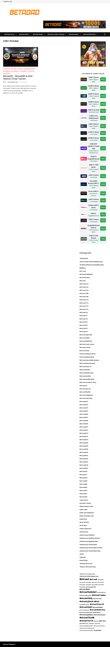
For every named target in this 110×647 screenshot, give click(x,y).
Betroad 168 (84, 293)
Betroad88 (83, 481)
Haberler (83, 557)
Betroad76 (83, 471)
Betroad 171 (84, 303)
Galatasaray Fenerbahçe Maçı (90, 551)
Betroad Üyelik (85, 392)
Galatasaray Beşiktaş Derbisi (90, 538)
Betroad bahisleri (88, 592)
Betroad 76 (84, 312)
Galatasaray (84, 532)
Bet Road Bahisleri (86, 274)
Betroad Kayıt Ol (97, 604)
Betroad (20, 69)
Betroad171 (84, 430)
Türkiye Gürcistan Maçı (88, 567)
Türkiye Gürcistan (86, 564)
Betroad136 (84, 414)
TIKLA (103, 79)
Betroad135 (84, 411)
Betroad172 (84, 433)
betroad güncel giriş (87, 357)
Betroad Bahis (85, 338)
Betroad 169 (84, 297)
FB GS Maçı (31, 71)
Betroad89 (83, 484)
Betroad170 (84, 427)
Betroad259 (84, 446)
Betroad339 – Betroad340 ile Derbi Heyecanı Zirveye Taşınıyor (17, 77)
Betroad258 (84, 443)
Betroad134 (84, 408)
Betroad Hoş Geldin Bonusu (89, 360)
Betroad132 (84, 401)
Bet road (14, 69)
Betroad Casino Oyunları (56, 34)
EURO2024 (83, 519)
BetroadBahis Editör (13, 82)
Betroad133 (84, 405)
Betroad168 (84, 420)
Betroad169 (84, 424)
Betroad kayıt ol (85, 366)
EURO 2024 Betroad (87, 516)
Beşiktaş (83, 268)
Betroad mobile (85, 376)
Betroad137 (84, 417)
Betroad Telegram (9, 644)
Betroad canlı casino (87, 344)
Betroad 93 (84, 328)
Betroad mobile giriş (87, 379)
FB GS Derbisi (23, 71)
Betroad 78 (84, 319)
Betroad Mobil (74, 34)
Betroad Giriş (23, 34)
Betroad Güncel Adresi (88, 354)
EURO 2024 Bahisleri (87, 513)
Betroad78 (83, 478)
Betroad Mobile (98, 607)
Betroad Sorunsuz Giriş (88, 382)
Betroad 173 (84, 309)
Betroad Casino (85, 347)
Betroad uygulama (86, 395)
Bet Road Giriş (85, 277)
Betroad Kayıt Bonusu (87, 363)
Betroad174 (84, 440)
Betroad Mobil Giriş (86, 373)
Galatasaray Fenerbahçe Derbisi (91, 548)
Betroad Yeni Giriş (86, 398)
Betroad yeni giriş (99, 615)
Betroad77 (83, 475)
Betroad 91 (84, 322)
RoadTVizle (6, 73)
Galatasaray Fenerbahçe (88, 544)
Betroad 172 (84, 306)
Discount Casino (85, 503)
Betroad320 (84, 459)
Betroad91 (83, 487)
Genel (82, 554)
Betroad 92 (84, 325)
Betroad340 (6, 71)
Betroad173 (84, 436)
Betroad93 (83, 494)
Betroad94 (83, 497)
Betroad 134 (84, 290)
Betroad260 (84, 449)
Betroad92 (83, 490)
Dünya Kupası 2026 (86, 506)
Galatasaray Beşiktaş (87, 535)
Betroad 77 (84, 316)
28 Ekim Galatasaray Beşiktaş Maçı (92, 265)
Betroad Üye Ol (10, 34)
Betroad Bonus (38, 34)
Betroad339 (6, 69)
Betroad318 (84, 452)
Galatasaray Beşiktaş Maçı (89, 541)
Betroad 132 (84, 284)
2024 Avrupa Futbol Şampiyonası (91, 262)
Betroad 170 (84, 300)
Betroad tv (83, 386)
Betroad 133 (84, 287)
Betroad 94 (84, 331)
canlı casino (84, 500)
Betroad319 (84, 455)
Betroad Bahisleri (89, 34)
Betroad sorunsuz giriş (86, 612)
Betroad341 (14, 71)
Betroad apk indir (86, 335)
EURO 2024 (83, 509)
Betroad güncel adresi (89, 601)
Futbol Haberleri (85, 529)
